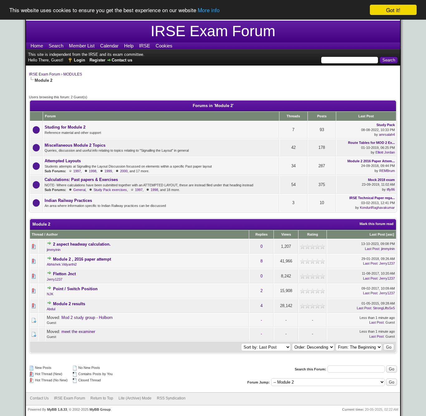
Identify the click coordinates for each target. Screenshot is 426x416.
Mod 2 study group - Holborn (87, 317)
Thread (37, 234)
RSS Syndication (171, 398)
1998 (92, 171)
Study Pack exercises (110, 190)
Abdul (51, 309)
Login (79, 60)
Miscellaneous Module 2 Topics (75, 145)
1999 (108, 171)
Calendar (109, 45)
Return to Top (101, 398)
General (79, 190)
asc (390, 234)
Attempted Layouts (63, 161)
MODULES (72, 74)
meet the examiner (78, 331)
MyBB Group (100, 409)
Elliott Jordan (385, 152)
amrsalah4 (387, 134)
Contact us (122, 60)
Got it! (393, 10)
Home (37, 45)
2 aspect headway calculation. (82, 244)
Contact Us (39, 398)
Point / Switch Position (75, 288)
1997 (77, 171)
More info (209, 10)
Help (128, 45)
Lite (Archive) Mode (135, 398)
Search (56, 45)
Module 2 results (69, 303)
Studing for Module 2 (65, 127)
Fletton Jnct (64, 274)
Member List (81, 45)
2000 (124, 171)
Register (97, 60)
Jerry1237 (387, 263)
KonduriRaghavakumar (377, 207)
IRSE (144, 45)
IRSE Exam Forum (44, 74)
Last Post (377, 234)
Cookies (164, 45)
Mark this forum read (377, 224)
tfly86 (391, 189)
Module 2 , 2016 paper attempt (82, 259)
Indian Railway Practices (68, 200)
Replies (261, 234)
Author (52, 234)
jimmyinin (54, 250)
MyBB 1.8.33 (57, 409)
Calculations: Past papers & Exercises (81, 179)
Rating (312, 234)
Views (286, 234)
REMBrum (387, 171)
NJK (50, 294)
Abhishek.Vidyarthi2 (62, 264)
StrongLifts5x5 (384, 308)
